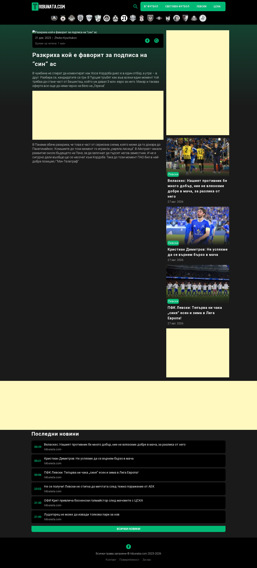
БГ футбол (151, 6)
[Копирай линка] (156, 40)
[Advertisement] (97, 115)
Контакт (111, 559)
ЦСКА (217, 6)
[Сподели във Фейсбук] (147, 40)
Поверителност (129, 559)
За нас (146, 559)
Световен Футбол (177, 6)
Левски (201, 6)
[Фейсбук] (128, 546)
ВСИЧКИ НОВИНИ (128, 529)
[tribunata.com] (48, 6)
